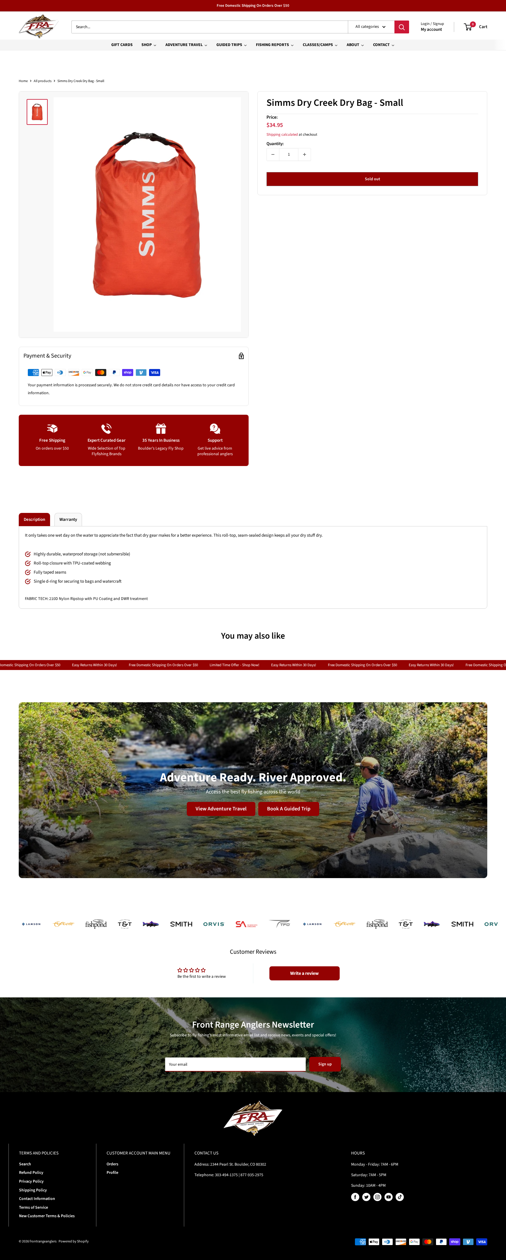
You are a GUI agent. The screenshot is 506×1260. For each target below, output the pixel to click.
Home (23, 81)
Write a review (304, 973)
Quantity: (275, 144)
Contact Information (37, 1199)
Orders (112, 1164)
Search (25, 1164)
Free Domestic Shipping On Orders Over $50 (253, 5)
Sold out (372, 179)
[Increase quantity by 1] (304, 154)
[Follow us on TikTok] (400, 1197)
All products (43, 81)
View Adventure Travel (221, 808)
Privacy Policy (31, 1181)
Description (34, 519)
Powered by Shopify (74, 1241)
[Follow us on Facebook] (355, 1197)
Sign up (325, 1064)
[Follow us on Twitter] (366, 1197)
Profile (112, 1173)
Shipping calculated (282, 134)
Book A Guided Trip (288, 808)
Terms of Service (33, 1207)
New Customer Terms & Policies (47, 1216)
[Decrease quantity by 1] (273, 154)
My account (431, 29)
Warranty (68, 519)
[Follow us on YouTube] (388, 1197)
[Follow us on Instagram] (377, 1197)
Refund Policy (31, 1173)
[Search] (401, 27)
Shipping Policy (33, 1190)
